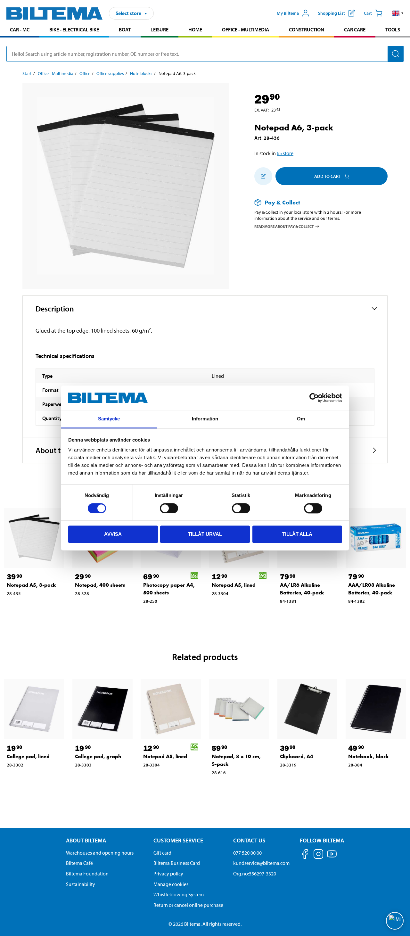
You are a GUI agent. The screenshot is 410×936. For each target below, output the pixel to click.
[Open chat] (395, 921)
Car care (354, 29)
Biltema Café (79, 863)
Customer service (178, 840)
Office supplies (110, 73)
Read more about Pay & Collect (284, 226)
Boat (125, 29)
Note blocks (141, 73)
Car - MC (19, 29)
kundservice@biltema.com (261, 863)
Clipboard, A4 (296, 756)
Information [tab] (205, 419)
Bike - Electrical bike (74, 29)
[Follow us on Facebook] (305, 855)
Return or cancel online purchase (188, 905)
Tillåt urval (205, 534)
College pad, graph (98, 756)
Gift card (162, 852)
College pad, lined (28, 756)
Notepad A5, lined (234, 585)
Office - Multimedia (245, 29)
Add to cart (327, 176)
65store (285, 153)
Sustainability (80, 884)
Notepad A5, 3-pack (31, 585)
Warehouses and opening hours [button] (100, 852)
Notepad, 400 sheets (100, 585)
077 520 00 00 (247, 852)
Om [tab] (301, 419)
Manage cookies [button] (170, 884)
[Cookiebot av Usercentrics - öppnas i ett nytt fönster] (314, 397)
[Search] (396, 54)
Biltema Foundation (87, 873)
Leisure (159, 29)
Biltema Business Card (176, 863)
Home (195, 29)
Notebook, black (368, 756)
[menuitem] (19, 30)
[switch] (169, 508)
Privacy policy (168, 873)
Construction (306, 29)
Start (27, 73)
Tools (392, 29)
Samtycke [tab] (109, 419)
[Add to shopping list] (263, 176)
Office (84, 73)
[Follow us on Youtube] (332, 857)
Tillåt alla (297, 534)
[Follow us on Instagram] (318, 855)
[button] (398, 13)
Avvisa (113, 534)
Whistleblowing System (178, 894)
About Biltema (86, 840)
